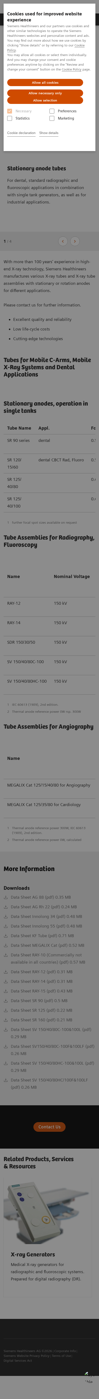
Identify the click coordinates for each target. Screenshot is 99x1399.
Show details (48, 133)
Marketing (66, 118)
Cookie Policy (71, 69)
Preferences (67, 111)
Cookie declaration (21, 133)
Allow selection (45, 100)
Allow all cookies (45, 82)
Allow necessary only (45, 93)
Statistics (23, 118)
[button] (90, 1377)
